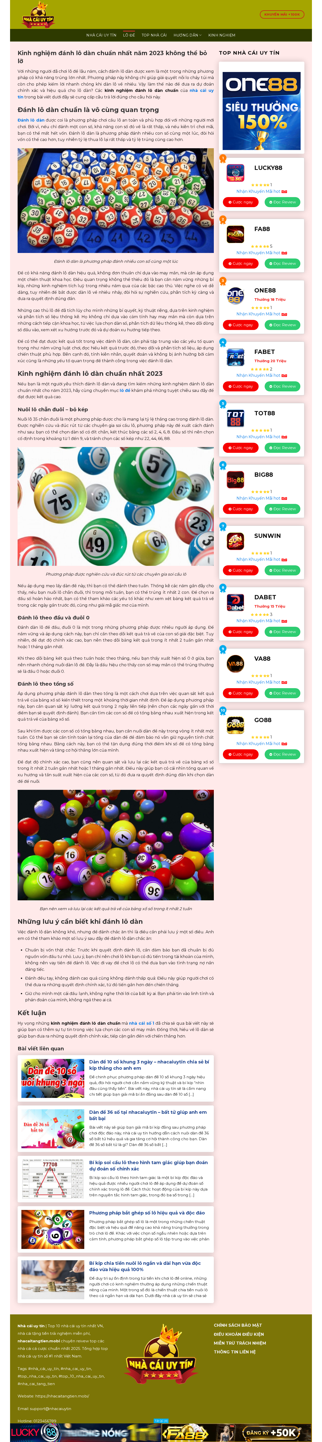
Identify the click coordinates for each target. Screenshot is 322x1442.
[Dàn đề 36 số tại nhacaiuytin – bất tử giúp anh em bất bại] (52, 1128)
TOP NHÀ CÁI (154, 35)
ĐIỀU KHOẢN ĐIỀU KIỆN (239, 1334)
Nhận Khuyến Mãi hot (258, 191)
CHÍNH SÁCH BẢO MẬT (238, 1325)
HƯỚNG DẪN (186, 35)
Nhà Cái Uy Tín (101, 35)
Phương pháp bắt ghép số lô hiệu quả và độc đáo (147, 1213)
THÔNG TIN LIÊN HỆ (235, 1352)
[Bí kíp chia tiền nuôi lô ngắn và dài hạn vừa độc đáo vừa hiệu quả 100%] (52, 1279)
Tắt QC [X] (161, 1421)
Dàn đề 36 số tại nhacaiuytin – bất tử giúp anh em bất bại (148, 1115)
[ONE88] (262, 107)
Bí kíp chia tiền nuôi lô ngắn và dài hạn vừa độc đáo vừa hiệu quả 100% (145, 1266)
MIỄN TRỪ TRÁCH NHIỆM (240, 1343)
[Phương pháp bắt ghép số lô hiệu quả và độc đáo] (52, 1229)
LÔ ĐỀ (129, 35)
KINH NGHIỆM (222, 35)
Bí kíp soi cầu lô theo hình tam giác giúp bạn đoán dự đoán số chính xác (148, 1166)
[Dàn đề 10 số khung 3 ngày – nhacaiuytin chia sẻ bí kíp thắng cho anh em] (52, 1078)
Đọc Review (284, 202)
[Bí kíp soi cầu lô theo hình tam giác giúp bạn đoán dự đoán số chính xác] (52, 1178)
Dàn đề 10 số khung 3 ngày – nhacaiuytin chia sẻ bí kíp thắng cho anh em (149, 1065)
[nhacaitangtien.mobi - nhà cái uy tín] (62, 14)
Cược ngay (243, 202)
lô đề (125, 390)
